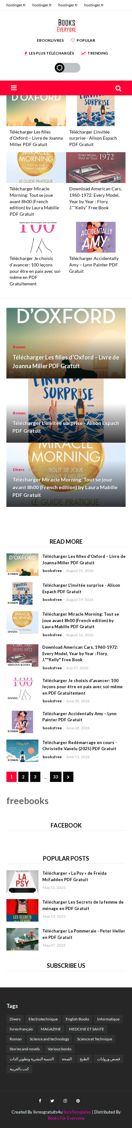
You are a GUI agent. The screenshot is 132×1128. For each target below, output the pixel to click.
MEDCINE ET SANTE (86, 1029)
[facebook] (40, 1101)
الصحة (67, 1058)
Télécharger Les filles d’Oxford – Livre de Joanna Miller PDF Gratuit (36, 138)
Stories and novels (25, 1048)
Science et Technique (94, 1039)
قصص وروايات (108, 1058)
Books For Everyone (66, 1118)
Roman (16, 1039)
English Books (77, 1019)
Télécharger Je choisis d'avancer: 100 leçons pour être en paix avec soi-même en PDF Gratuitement (36, 271)
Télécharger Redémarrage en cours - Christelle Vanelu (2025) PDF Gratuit (79, 745)
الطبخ (84, 1058)
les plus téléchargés (51, 53)
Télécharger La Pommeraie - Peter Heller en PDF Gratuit (83, 934)
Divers (15, 1019)
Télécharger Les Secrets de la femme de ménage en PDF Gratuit (83, 905)
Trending (97, 53)
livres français (21, 1029)
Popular (86, 40)
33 (55, 776)
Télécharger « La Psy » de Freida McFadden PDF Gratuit (74, 876)
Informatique (108, 1019)
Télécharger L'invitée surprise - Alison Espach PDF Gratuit (93, 138)
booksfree (52, 570)
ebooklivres (50, 40)
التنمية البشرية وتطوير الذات (32, 1058)
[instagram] (65, 1101)
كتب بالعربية (19, 1068)
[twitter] (52, 1101)
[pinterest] (78, 1101)
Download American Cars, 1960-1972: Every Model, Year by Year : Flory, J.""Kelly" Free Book (95, 198)
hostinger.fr (16, 5)
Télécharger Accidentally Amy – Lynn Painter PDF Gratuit (94, 264)
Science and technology (49, 1039)
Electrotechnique (43, 1019)
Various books (59, 1048)
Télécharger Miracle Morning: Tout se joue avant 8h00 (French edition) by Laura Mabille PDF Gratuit (34, 201)
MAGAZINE (51, 1029)
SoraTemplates (77, 1112)
